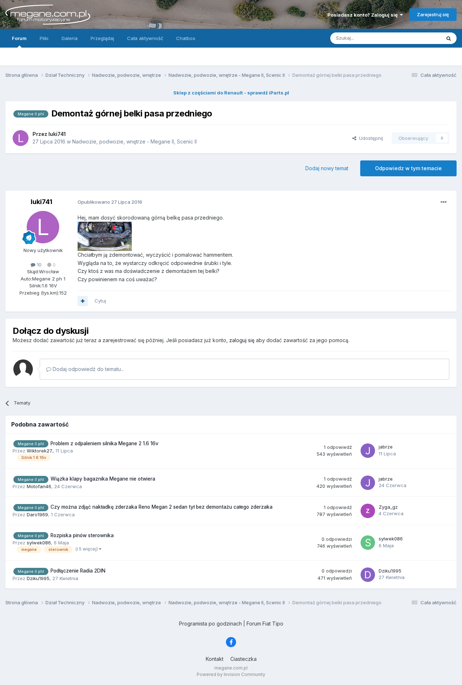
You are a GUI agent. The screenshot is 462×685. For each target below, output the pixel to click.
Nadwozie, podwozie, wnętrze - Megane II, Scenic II (134, 141)
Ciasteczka (243, 659)
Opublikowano (110, 202)
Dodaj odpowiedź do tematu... (87, 369)
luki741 (41, 202)
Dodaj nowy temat (326, 168)
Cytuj (100, 301)
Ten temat (420, 38)
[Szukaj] (449, 38)
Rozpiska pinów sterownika (82, 535)
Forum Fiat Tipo (265, 623)
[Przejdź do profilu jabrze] (368, 450)
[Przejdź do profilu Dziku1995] (368, 574)
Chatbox (185, 38)
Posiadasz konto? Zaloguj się (363, 15)
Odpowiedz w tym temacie (408, 168)
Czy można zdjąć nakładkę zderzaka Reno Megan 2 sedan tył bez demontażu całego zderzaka (162, 507)
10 (38, 265)
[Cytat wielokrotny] (83, 301)
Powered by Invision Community (231, 674)
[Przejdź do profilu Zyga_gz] (368, 511)
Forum (19, 38)
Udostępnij (369, 138)
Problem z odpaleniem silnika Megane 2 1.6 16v (104, 443)
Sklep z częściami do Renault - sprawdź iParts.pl (231, 93)
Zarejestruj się (433, 14)
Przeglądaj (102, 38)
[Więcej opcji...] (443, 202)
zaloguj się (241, 340)
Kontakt (214, 659)
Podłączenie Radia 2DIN (78, 571)
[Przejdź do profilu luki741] (21, 138)
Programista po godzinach (210, 623)
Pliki (44, 38)
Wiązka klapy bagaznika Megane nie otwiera (103, 479)
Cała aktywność (145, 38)
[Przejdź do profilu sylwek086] (368, 542)
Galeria (69, 38)
